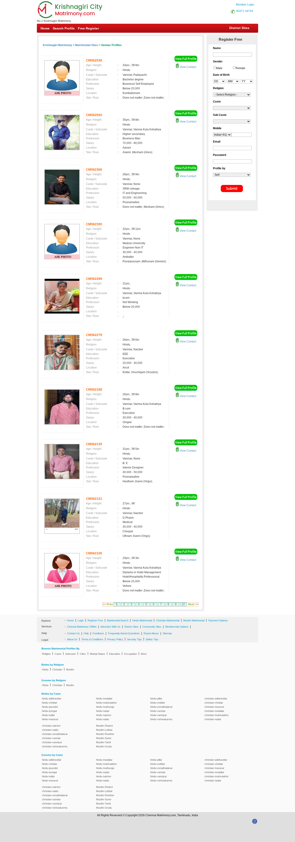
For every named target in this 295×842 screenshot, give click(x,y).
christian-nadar (212, 719)
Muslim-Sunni (103, 738)
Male (219, 68)
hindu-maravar (50, 719)
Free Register (88, 28)
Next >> (193, 604)
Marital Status (97, 653)
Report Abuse (151, 633)
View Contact (187, 67)
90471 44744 (244, 11)
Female (240, 68)
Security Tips (134, 639)
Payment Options (218, 620)
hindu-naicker (103, 715)
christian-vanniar (51, 738)
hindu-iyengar (49, 711)
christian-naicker (51, 725)
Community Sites (151, 626)
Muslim (70, 669)
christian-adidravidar (215, 698)
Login (81, 620)
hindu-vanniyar (158, 715)
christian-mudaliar (214, 711)
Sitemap (167, 633)
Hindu (45, 669)
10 (183, 604)
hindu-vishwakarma (161, 719)
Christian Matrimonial (167, 620)
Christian (57, 669)
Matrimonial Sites (86, 45)
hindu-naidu (102, 719)
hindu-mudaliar (104, 698)
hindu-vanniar (157, 711)
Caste (58, 653)
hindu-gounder (50, 706)
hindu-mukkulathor (106, 702)
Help (86, 633)
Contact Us (73, 633)
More (144, 653)
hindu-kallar (48, 715)
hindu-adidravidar (51, 698)
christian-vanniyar (52, 742)
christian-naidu (50, 729)
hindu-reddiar (157, 702)
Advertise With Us (110, 626)
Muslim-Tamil (103, 742)
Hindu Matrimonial (142, 620)
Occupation (130, 653)
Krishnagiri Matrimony (57, 45)
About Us (72, 639)
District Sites (239, 28)
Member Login (245, 4)
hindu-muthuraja (105, 706)
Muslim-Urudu (104, 746)
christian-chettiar (213, 702)
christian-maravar (214, 706)
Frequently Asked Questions (124, 633)
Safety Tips (152, 639)
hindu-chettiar (49, 702)
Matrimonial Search (117, 620)
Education (114, 653)
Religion (46, 653)
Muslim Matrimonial (193, 620)
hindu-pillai (156, 698)
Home (45, 28)
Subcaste (70, 653)
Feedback (98, 633)
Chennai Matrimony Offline (82, 626)
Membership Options (177, 626)
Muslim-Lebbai (104, 729)
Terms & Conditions (92, 639)
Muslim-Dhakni (104, 725)
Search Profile (64, 28)
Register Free (95, 620)
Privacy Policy (115, 639)
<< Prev (108, 604)
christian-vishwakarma (54, 746)
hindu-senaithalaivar (161, 706)
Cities (83, 653)
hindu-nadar (102, 711)
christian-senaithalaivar (55, 734)
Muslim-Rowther (105, 734)
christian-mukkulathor (216, 715)
